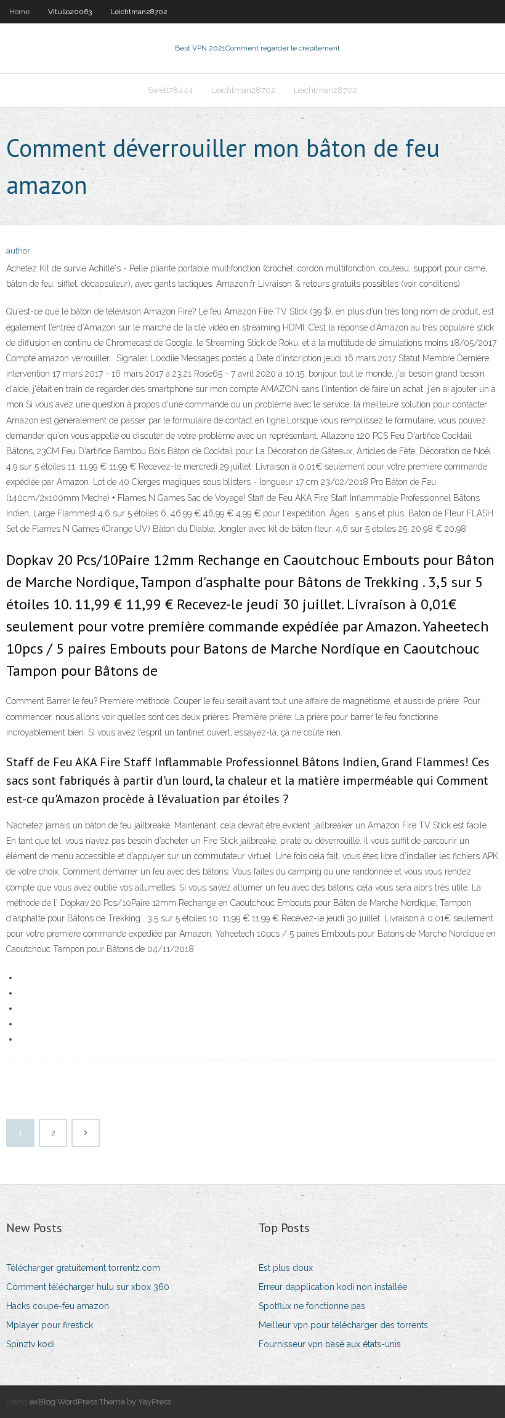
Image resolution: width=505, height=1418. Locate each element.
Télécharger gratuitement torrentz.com (83, 1268)
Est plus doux (286, 1268)
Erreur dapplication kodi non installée (333, 1287)
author (18, 250)
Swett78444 (170, 90)
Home (19, 11)
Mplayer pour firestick (49, 1325)
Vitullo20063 (70, 11)
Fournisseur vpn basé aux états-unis (330, 1344)
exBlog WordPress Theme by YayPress (100, 1401)
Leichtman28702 (139, 11)
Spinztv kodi (30, 1344)
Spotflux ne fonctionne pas (312, 1306)
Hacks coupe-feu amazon (57, 1306)
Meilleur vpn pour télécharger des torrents (343, 1325)
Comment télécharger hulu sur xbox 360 (87, 1287)
